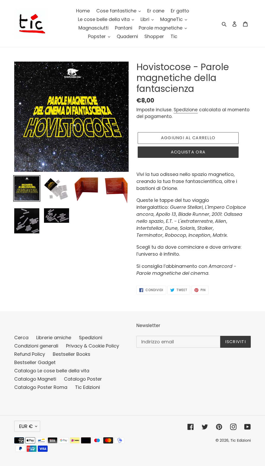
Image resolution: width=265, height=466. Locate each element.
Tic (233, 440)
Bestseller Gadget (35, 362)
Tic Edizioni (87, 387)
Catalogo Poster (83, 379)
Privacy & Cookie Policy (92, 346)
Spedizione (186, 110)
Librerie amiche (53, 337)
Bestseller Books (71, 354)
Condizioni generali (36, 346)
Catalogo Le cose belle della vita (51, 370)
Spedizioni (90, 337)
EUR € (26, 426)
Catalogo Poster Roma (40, 387)
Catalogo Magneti (35, 379)
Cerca (21, 337)
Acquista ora (188, 152)
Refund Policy (29, 354)
